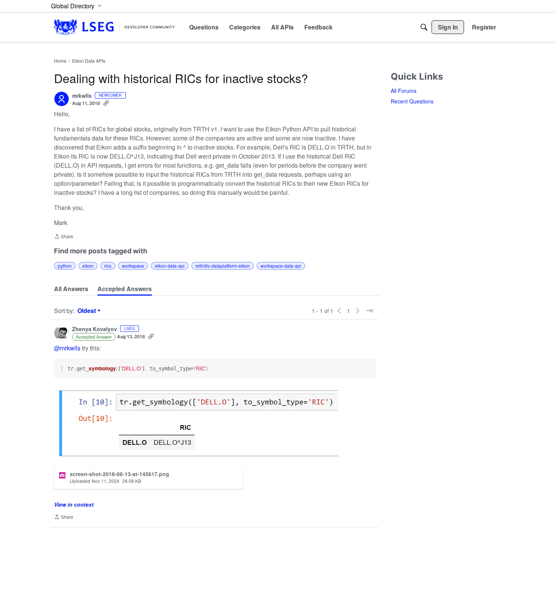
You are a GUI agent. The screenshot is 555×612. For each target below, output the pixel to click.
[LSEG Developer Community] (114, 27)
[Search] (424, 27)
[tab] (71, 288)
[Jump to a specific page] (370, 311)
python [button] (65, 265)
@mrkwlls (67, 348)
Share (63, 237)
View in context (74, 504)
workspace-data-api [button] (281, 265)
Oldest (87, 310)
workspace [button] (133, 265)
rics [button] (107, 265)
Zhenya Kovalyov (94, 329)
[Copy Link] (106, 103)
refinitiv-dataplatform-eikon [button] (222, 265)
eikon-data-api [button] (170, 265)
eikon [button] (88, 265)
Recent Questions (412, 101)
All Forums (403, 90)
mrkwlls (82, 95)
